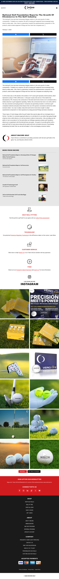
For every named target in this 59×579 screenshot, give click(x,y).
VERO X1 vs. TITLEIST (29, 548)
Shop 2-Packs (29, 510)
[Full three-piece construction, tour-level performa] (14, 303)
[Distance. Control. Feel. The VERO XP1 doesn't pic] (44, 364)
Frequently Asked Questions (23, 270)
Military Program (30, 526)
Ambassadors (29, 523)
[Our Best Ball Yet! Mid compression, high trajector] (44, 454)
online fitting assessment (42, 218)
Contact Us (29, 542)
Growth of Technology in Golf (10, 184)
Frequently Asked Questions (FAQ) (29, 539)
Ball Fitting (29, 504)
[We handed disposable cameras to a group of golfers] (14, 424)
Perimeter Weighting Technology (19, 235)
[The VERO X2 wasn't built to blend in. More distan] (14, 454)
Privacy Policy (31, 569)
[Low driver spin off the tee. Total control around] (14, 334)
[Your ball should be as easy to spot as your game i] (44, 394)
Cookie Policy (37, 569)
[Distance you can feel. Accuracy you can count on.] (44, 303)
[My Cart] (57, 8)
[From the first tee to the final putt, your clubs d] (14, 364)
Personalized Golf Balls (29, 551)
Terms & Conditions (23, 569)
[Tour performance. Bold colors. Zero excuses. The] (44, 334)
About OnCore (30, 520)
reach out (36, 270)
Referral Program (29, 529)
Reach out (22, 252)
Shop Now (32, 3)
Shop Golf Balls (29, 501)
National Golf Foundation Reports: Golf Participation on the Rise (19, 174)
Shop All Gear (29, 507)
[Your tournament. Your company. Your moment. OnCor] (44, 424)
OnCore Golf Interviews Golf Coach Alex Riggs (14, 194)
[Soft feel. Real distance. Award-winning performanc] (14, 394)
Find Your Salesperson (29, 545)
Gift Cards (29, 513)
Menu (4, 8)
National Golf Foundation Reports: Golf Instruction (16, 165)
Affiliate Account (29, 532)
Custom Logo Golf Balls (29, 553)
